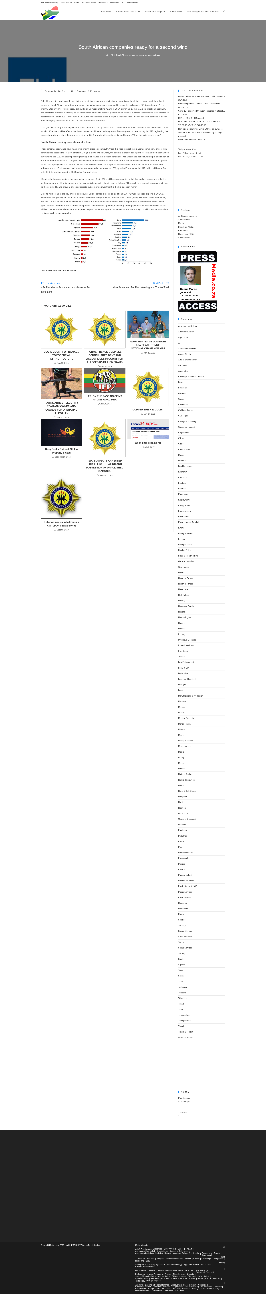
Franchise (186, 1289)
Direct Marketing (192, 1287)
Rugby (181, 914)
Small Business (185, 937)
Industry (181, 634)
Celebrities (183, 405)
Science (181, 920)
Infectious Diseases (187, 640)
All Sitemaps (184, 1101)
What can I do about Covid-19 (191, 140)
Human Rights (184, 617)
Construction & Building (145, 1266)
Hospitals (182, 612)
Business (82, 91)
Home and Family (186, 606)
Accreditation (66, 3)
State (180, 970)
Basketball (155, 1278)
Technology (183, 987)
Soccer (181, 942)
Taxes (181, 981)
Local (180, 690)
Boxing (200, 1278)
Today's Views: (185, 149)
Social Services (185, 948)
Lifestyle (182, 684)
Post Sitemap (184, 1098)
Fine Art (188, 1249)
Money (181, 757)
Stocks (181, 976)
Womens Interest (185, 1037)
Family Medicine (185, 533)
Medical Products (186, 718)
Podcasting (140, 1274)
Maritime (182, 701)
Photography (183, 858)
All (72, 91)
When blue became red (148, 443)
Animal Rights (184, 354)
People (181, 841)
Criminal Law (184, 449)
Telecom (182, 993)
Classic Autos (162, 1251)
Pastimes (182, 830)
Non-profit (182, 797)
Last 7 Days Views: (187, 153)
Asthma (188, 1259)
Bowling (192, 1278)
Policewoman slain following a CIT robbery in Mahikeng (61, 524)
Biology (168, 1274)
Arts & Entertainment (187, 360)
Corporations (183, 432)
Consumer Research (161, 1287)
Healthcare (183, 589)
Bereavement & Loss (179, 1285)
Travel (181, 1026)
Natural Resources (186, 780)
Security (182, 925)
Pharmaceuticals (185, 853)
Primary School (185, 875)
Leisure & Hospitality (187, 679)
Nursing (181, 802)
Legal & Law (183, 668)
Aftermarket (150, 1251)
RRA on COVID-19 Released (191, 118)
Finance (181, 539)
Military (181, 729)
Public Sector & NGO (187, 886)
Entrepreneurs (184, 511)
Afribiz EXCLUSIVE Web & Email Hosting (83, 1245)
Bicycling (165, 1278)
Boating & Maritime (179, 1278)
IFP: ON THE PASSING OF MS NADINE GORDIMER (104, 398)
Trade (180, 1009)
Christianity (192, 1276)
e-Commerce (206, 1287)
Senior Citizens (185, 931)
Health (181, 572)
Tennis (181, 1004)
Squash (181, 965)
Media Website (141, 1245)
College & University (187, 421)
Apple (147, 1281)
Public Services (185, 892)
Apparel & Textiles (191, 1265)
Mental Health (184, 724)
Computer (156, 1281)
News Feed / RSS (117, 3)
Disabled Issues (185, 466)
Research (182, 903)
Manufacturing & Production (190, 696)
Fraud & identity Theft (188, 556)
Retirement (183, 909)
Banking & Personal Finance (191, 377)
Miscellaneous (184, 746)
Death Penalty (213, 1289)
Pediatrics (182, 836)
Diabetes (182, 460)
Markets (181, 707)
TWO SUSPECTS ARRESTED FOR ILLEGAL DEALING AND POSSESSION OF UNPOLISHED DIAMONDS (104, 465)
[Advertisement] (201, 184)
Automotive (183, 371)
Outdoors (182, 825)
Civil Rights (183, 416)
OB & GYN (183, 813)
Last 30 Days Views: (187, 156)
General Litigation (186, 561)
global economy (67, 270)
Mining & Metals (185, 740)
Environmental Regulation (189, 522)
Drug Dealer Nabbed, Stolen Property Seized (61, 451)
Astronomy (158, 1274)
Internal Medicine (185, 645)
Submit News (132, 3)
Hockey (181, 600)
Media (76, 3)
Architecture (206, 1265)
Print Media (103, 3)
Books (168, 1253)
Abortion (141, 1259)
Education (182, 477)
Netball (181, 785)
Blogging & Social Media (172, 1270)
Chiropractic (218, 1259)
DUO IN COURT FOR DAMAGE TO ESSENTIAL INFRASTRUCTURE (61, 355)
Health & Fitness (185, 578)
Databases (168, 1290)
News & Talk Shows (187, 791)
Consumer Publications (179, 1251)
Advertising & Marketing (153, 1253)
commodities (52, 270)
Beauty (181, 382)
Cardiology (206, 1259)
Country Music (170, 1249)
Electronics (179, 1290)
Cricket (181, 438)
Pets (180, 847)
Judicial (181, 656)
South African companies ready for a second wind (138, 55)
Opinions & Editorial (187, 819)
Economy (95, 91)
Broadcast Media (89, 3)
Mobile (181, 752)
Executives (166, 1289)
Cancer (181, 399)
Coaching (202, 1285)
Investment (183, 651)
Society (181, 953)
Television (182, 998)
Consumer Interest (186, 427)
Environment (183, 516)
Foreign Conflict (185, 544)
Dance (181, 455)
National (181, 769)
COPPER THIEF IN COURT (148, 409)
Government (183, 567)
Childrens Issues (185, 410)
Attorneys (182, 365)
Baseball (145, 1278)
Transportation (184, 1015)
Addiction (151, 1259)
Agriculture (183, 337)
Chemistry (191, 1274)
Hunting (181, 623)
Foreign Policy (184, 550)
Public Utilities (184, 897)
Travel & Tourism (185, 1032)
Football (216, 1278)
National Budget (185, 774)
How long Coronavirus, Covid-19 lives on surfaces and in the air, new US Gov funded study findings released (200, 132)
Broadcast (182, 388)
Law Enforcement (186, 662)
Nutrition (182, 808)
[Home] (107, 55)
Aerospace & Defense (188, 326)
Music (181, 763)
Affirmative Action (186, 332)
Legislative (183, 673)
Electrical (182, 488)
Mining (181, 735)
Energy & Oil (184, 505)
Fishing (195, 1289)
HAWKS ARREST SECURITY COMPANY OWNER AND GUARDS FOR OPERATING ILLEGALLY (61, 408)
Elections (182, 483)
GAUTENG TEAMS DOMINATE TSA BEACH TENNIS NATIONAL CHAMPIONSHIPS (148, 345)
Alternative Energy (174, 1265)
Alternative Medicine (187, 349)
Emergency (183, 494)
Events (181, 528)
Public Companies (186, 881)
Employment (183, 500)
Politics (181, 864)
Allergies (160, 1259)
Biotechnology (179, 1274)
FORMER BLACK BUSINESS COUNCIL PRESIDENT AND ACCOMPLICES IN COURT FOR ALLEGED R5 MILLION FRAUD (104, 357)
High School (183, 595)
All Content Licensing (49, 3)
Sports (181, 959)
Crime (180, 444)
